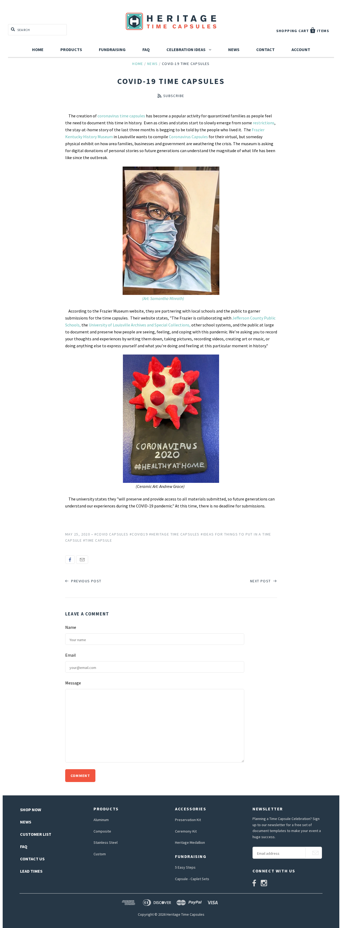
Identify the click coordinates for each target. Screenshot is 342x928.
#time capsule (97, 540)
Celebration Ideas (186, 49)
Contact (265, 49)
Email (82, 559)
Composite (102, 831)
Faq (146, 49)
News (233, 49)
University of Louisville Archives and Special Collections (139, 325)
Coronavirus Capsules (188, 136)
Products (71, 49)
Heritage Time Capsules (185, 914)
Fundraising (112, 49)
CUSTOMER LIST (35, 834)
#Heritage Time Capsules (174, 534)
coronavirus (108, 115)
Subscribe (173, 95)
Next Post (261, 581)
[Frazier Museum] (171, 419)
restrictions (263, 122)
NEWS (25, 822)
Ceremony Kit (186, 831)
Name (70, 627)
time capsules (133, 115)
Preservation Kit (188, 819)
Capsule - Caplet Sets (192, 878)
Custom (100, 854)
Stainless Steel (106, 842)
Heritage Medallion (190, 842)
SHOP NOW (30, 809)
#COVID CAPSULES (111, 534)
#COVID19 (139, 534)
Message (73, 683)
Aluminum (101, 819)
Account (301, 49)
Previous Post (86, 581)
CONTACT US (32, 858)
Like (70, 559)
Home (38, 49)
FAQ (23, 846)
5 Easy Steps (185, 867)
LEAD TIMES (31, 871)
